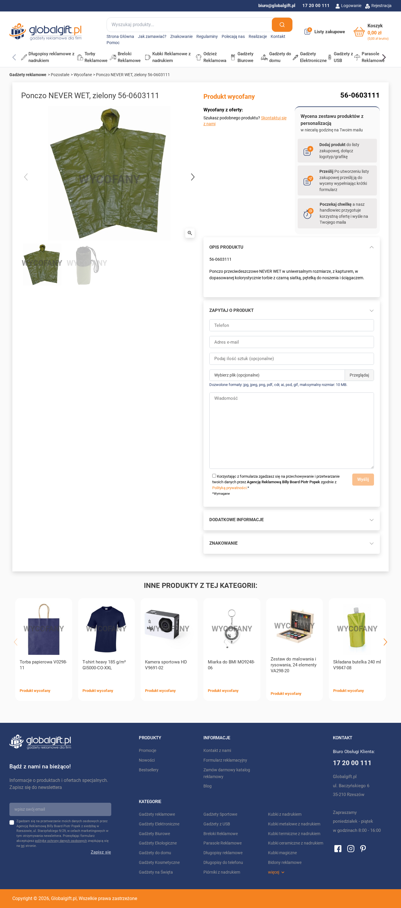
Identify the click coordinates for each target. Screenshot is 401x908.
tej (23, 846)
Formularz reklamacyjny (225, 760)
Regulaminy (207, 36)
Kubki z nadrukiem (284, 814)
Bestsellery (149, 769)
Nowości (147, 760)
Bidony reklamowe (284, 862)
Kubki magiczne (282, 852)
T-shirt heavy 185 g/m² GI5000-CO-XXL (104, 664)
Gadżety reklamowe (27, 74)
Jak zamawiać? (152, 36)
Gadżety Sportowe (220, 814)
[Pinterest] (363, 848)
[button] (371, 31)
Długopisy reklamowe (222, 852)
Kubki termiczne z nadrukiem (294, 833)
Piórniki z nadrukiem (221, 872)
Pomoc (113, 42)
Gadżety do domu (155, 852)
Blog (207, 786)
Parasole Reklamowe (222, 843)
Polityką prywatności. (229, 488)
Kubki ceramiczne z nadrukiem (295, 843)
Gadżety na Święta (156, 872)
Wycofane (83, 74)
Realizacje (258, 36)
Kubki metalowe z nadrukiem (294, 824)
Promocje (147, 750)
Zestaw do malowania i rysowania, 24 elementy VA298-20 (293, 664)
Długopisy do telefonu (223, 862)
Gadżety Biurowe (154, 833)
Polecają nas (233, 36)
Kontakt (278, 36)
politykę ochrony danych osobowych (61, 841)
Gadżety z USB (216, 824)
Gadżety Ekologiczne (158, 843)
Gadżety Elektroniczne (159, 824)
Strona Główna (120, 36)
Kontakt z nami (217, 750)
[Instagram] (350, 848)
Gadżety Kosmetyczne (159, 862)
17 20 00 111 (316, 5)
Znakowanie (181, 36)
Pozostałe (60, 74)
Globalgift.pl (64, 898)
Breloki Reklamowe (220, 833)
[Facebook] (337, 848)
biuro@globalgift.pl (276, 5)
